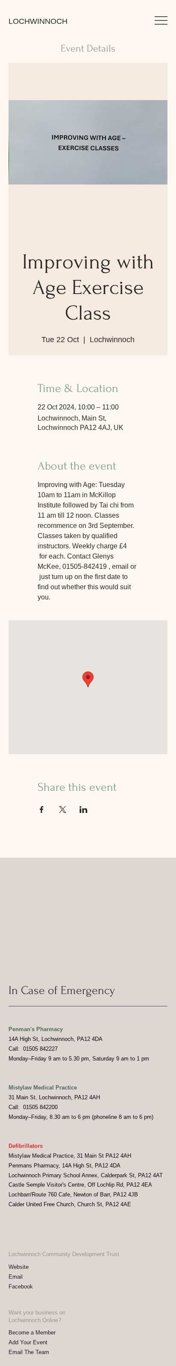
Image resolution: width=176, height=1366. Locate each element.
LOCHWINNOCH (38, 21)
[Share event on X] (63, 809)
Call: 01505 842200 (33, 1107)
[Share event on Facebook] (42, 809)
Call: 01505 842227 (33, 1049)
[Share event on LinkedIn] (83, 809)
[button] (161, 20)
